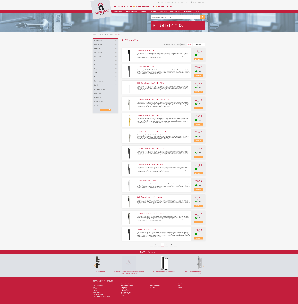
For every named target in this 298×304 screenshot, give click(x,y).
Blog (179, 285)
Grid (184, 44)
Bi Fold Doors (117, 34)
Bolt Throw (97, 49)
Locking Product (163, 11)
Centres (96, 61)
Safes (197, 11)
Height (96, 69)
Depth (96, 65)
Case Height (98, 53)
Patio (110, 34)
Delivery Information (155, 285)
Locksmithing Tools (175, 11)
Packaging (97, 97)
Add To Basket (198, 59)
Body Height (98, 45)
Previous (94, 265)
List (190, 44)
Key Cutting (153, 11)
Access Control (118, 11)
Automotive (144, 11)
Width (96, 73)
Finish (96, 77)
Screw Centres (98, 101)
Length (96, 85)
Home (94, 34)
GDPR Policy (153, 287)
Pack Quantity (98, 93)
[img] (101, 10)
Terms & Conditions (154, 284)
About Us (180, 284)
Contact (180, 287)
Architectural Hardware (131, 11)
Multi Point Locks (188, 11)
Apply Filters (104, 109)
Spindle (96, 105)
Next (203, 265)
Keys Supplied (98, 81)
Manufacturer (98, 40)
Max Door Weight (99, 89)
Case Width (97, 57)
